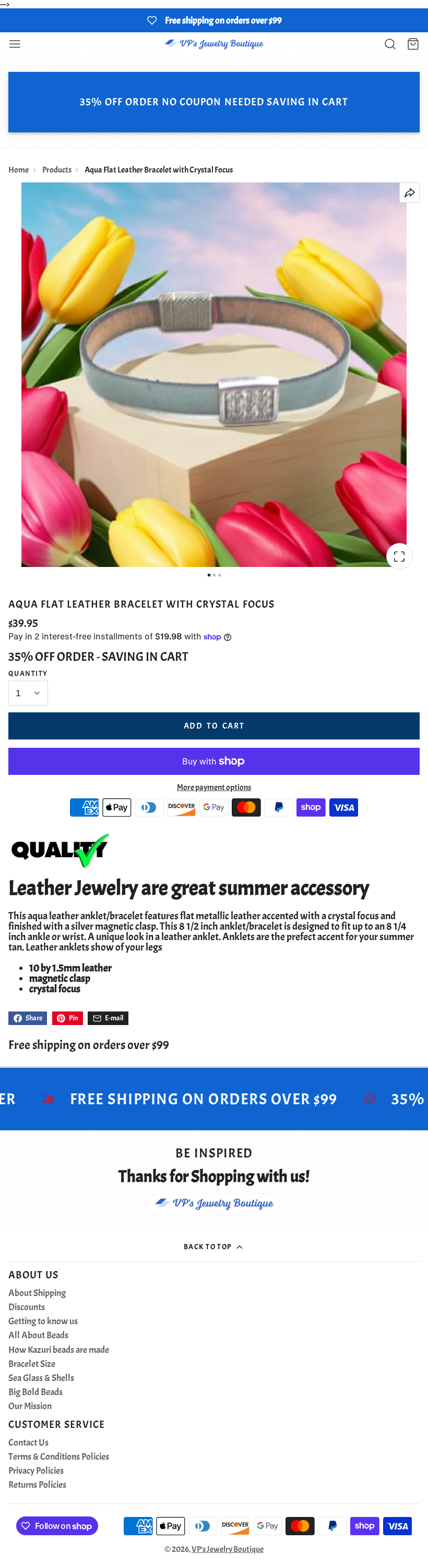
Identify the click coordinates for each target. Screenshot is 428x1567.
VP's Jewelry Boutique (228, 1549)
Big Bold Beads (35, 1392)
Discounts (26, 1307)
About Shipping (37, 1293)
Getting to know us (43, 1321)
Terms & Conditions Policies (58, 1457)
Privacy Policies (36, 1471)
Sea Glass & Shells (41, 1378)
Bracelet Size (31, 1364)
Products (57, 170)
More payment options (214, 787)
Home (18, 170)
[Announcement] (214, 20)
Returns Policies (37, 1485)
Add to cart (214, 726)
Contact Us (28, 1443)
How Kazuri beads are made (58, 1350)
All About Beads (38, 1335)
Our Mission (30, 1406)
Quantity (28, 673)
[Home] (214, 44)
